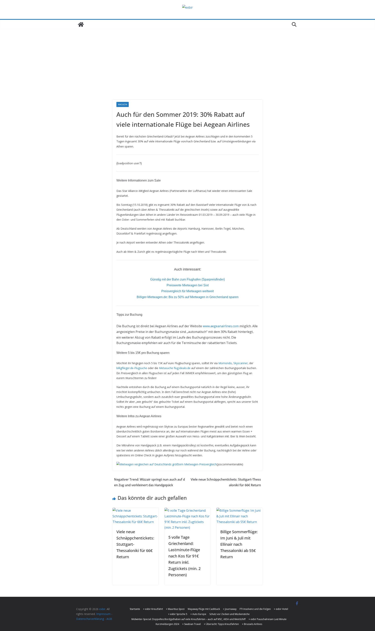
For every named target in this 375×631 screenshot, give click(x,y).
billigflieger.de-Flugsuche (131, 368)
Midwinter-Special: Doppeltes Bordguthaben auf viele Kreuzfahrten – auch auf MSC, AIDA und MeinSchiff (188, 619)
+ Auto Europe (198, 614)
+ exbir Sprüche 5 (177, 614)
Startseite (135, 609)
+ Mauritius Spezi (175, 609)
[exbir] (81, 24)
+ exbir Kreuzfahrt (153, 609)
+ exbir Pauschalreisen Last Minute (268, 619)
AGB (109, 619)
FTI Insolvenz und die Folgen (255, 609)
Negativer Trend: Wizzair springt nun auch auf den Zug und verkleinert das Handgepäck (149, 482)
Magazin (122, 104)
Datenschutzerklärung (90, 619)
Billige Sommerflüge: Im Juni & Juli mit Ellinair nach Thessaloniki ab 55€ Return (239, 544)
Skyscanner (240, 363)
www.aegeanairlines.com (221, 326)
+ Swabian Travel (191, 624)
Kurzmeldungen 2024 (167, 624)
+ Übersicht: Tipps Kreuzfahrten (221, 624)
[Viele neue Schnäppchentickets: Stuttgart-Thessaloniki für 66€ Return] (135, 510)
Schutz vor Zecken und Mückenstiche (229, 614)
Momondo (225, 363)
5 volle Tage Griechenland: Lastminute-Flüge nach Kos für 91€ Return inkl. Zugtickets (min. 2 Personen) (184, 556)
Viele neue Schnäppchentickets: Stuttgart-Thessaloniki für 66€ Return (226, 482)
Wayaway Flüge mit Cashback (204, 609)
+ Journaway (230, 609)
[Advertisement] (187, 70)
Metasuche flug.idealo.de (174, 368)
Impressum (103, 614)
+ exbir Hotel (281, 609)
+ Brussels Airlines (252, 624)
